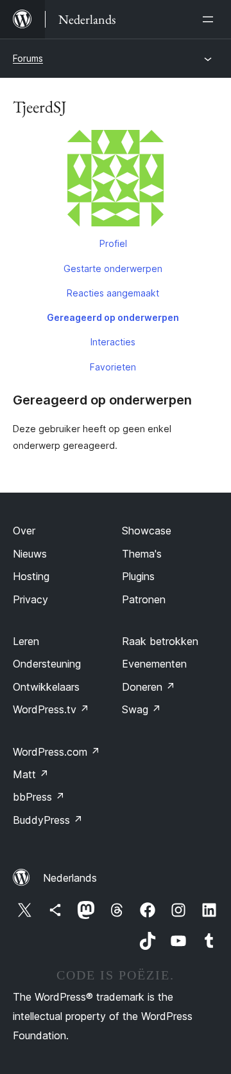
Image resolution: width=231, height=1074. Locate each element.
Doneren (148, 686)
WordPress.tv (51, 709)
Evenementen (154, 663)
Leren (26, 641)
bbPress (39, 796)
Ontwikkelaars (46, 686)
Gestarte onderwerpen (113, 268)
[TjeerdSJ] (115, 181)
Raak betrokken (160, 641)
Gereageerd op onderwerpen (113, 317)
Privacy (30, 599)
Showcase (146, 530)
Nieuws (30, 553)
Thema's (142, 553)
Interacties (112, 341)
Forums (28, 58)
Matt (31, 774)
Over (24, 530)
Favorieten (113, 366)
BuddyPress (48, 820)
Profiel (113, 243)
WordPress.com (56, 751)
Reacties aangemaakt (113, 292)
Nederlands (70, 877)
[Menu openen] (210, 19)
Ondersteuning (47, 663)
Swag (141, 709)
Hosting (31, 576)
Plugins (138, 576)
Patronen (144, 599)
